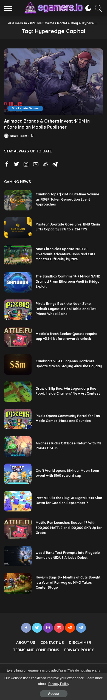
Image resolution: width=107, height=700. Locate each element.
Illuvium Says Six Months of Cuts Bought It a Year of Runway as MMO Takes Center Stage (68, 582)
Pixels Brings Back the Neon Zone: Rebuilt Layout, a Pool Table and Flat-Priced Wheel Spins (66, 309)
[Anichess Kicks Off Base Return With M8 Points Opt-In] (18, 446)
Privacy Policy (58, 684)
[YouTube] (35, 164)
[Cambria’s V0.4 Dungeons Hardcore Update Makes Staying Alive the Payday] (18, 364)
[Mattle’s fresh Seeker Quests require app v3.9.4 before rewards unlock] (18, 337)
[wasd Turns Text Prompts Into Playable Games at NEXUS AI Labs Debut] (18, 556)
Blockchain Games (25, 108)
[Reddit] (45, 164)
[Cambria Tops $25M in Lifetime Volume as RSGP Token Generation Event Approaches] (18, 200)
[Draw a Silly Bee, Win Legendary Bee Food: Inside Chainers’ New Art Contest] (18, 391)
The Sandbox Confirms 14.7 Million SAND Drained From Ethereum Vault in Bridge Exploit (68, 281)
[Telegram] (55, 164)
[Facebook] (7, 164)
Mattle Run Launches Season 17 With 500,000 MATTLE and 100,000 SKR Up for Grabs (69, 527)
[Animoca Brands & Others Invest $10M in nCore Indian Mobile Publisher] (53, 81)
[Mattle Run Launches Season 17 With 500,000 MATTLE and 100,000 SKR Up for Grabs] (18, 528)
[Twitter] (16, 164)
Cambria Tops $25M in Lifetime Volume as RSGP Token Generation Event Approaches (67, 199)
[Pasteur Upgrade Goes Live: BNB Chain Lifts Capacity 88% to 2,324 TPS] (18, 227)
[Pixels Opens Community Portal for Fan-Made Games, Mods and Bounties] (18, 419)
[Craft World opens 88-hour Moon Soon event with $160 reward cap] (18, 474)
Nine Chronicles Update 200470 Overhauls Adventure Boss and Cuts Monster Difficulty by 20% (65, 254)
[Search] (97, 8)
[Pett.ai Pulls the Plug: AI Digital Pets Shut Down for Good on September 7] (18, 501)
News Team (18, 135)
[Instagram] (26, 164)
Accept (53, 694)
